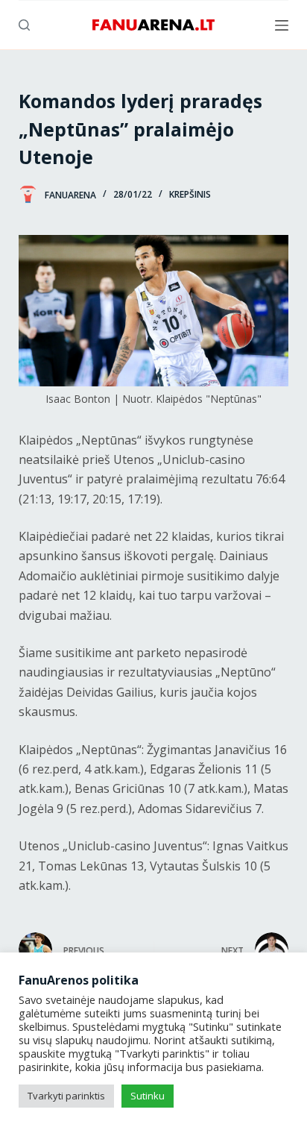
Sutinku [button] (147, 1095)
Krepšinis (190, 194)
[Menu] (281, 25)
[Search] (24, 25)
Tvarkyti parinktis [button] (66, 1095)
